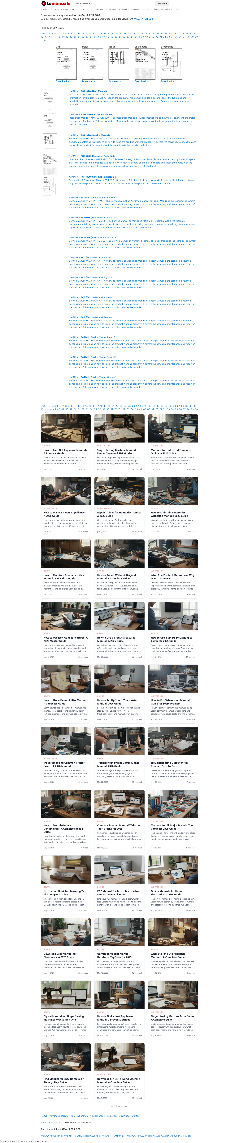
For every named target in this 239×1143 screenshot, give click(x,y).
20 (109, 33)
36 (174, 33)
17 (98, 33)
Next (45, 40)
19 (105, 33)
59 (112, 36)
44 (50, 36)
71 (161, 36)
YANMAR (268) (83, 1136)
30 (150, 33)
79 (192, 36)
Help (72, 1115)
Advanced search (59, 1115)
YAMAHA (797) (145, 1136)
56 (99, 36)
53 (87, 36)
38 (182, 33)
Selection (112, 1115)
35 (170, 33)
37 (178, 33)
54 (91, 36)
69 (152, 36)
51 (79, 36)
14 (86, 33)
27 (137, 33)
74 (172, 36)
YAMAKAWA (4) (132, 1136)
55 (95, 36)
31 (154, 33)
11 (75, 33)
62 (124, 36)
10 (72, 33)
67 (144, 36)
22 (116, 33)
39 (186, 33)
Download (124, 1115)
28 (141, 33)
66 (140, 36)
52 (83, 36)
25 (129, 33)
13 (83, 33)
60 (116, 36)
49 (71, 36)
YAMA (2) (157, 1136)
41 (195, 33)
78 (188, 36)
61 (120, 36)
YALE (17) (165, 1136)
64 (132, 36)
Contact (136, 1115)
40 (190, 33)
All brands (82, 1115)
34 (166, 33)
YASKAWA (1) (46, 1136)
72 (164, 36)
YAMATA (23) (119, 1136)
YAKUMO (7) (175, 1136)
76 (180, 36)
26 (133, 33)
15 (90, 33)
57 (103, 36)
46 (58, 36)
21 (113, 33)
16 (94, 33)
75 (176, 36)
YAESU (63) (186, 1136)
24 (125, 33)
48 (66, 36)
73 (168, 36)
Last (43, 33)
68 (148, 36)
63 (128, 36)
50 (75, 36)
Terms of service (49, 1122)
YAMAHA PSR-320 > (144, 18)
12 (79, 33)
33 (162, 33)
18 (101, 33)
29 (145, 33)
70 (157, 36)
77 (184, 36)
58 (107, 36)
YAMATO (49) (107, 1136)
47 (62, 36)
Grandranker (124, 1106)
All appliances (97, 1115)
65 (136, 36)
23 (121, 33)
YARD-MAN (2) (70, 1136)
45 (54, 36)
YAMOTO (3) (95, 1136)
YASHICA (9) (57, 1136)
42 (42, 36)
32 (157, 33)
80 (196, 36)
